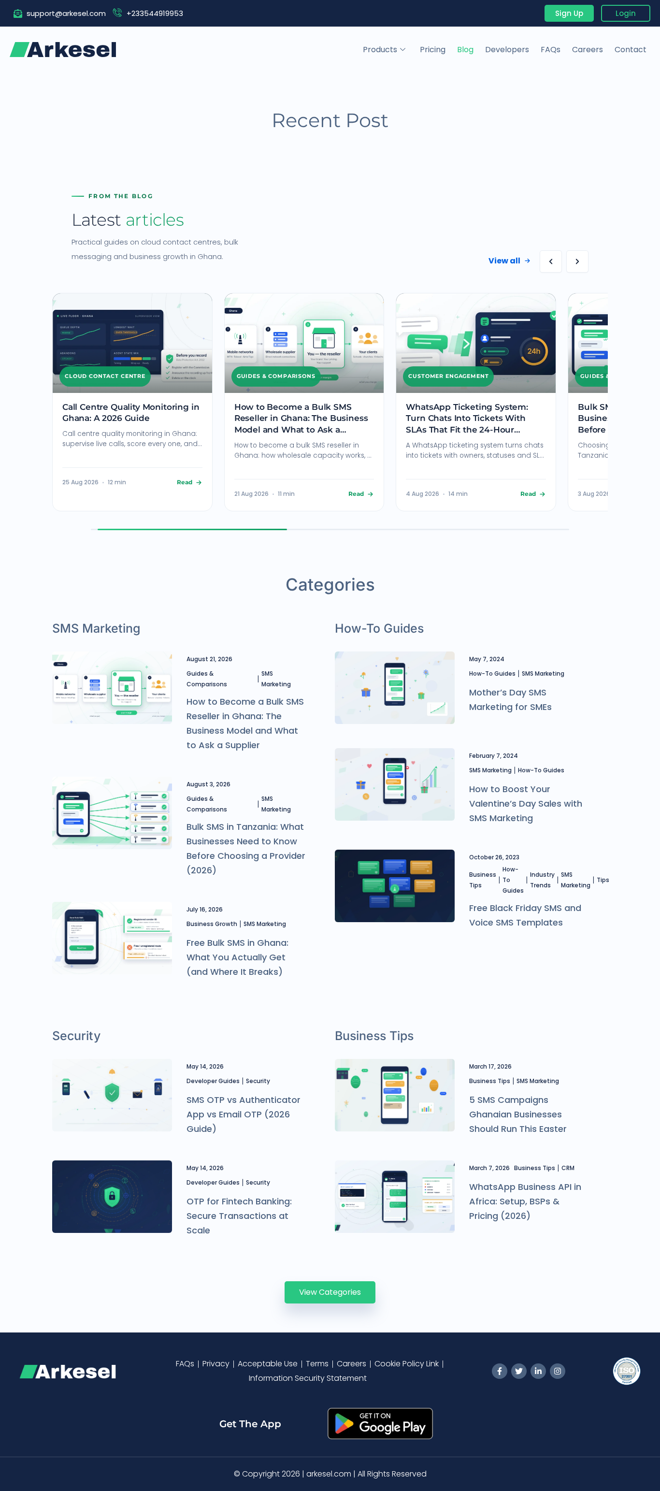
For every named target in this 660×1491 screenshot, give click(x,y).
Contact (630, 49)
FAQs (550, 49)
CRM (567, 1168)
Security (258, 1081)
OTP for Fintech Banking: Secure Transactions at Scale (239, 1215)
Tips (603, 880)
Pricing (432, 49)
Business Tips (482, 879)
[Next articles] (577, 261)
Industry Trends (542, 879)
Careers (587, 49)
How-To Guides (492, 673)
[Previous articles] (551, 261)
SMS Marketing (276, 678)
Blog (465, 49)
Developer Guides (213, 1081)
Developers (507, 49)
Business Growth (212, 924)
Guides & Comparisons (207, 678)
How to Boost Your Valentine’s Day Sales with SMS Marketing (525, 803)
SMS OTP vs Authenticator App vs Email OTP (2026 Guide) (244, 1114)
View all (504, 260)
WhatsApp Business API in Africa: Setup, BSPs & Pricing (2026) (525, 1201)
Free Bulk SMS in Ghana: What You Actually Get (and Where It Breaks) (237, 957)
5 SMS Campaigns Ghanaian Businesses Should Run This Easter (518, 1114)
